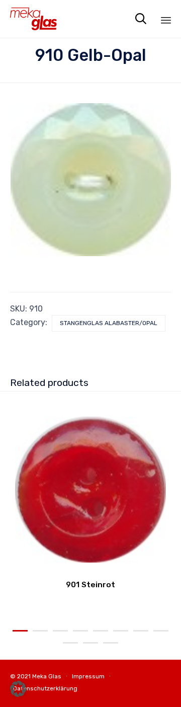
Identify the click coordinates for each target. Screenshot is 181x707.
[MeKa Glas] (33, 19)
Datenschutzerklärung (45, 688)
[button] (18, 689)
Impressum (88, 676)
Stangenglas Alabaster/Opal (108, 323)
